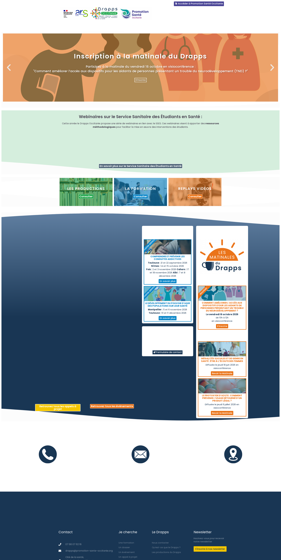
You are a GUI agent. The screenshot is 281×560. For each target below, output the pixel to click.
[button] (131, 103)
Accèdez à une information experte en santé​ (194, 14)
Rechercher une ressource (111, 25)
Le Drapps (83, 25)
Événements (184, 25)
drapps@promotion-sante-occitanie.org (140, 466)
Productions (141, 25)
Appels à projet (228, 25)
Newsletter (205, 25)
